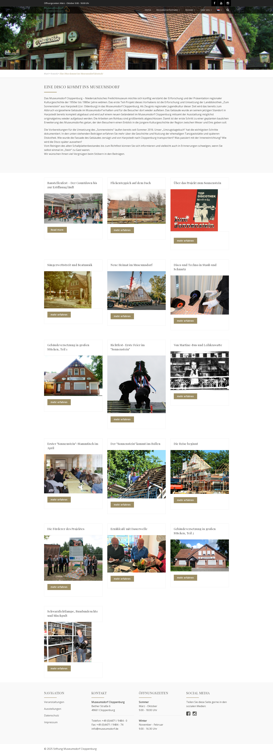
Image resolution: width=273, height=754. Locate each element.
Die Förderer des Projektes (65, 529)
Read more (57, 229)
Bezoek (189, 9)
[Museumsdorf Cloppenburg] (57, 9)
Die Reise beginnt (186, 444)
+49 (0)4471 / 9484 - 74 (110, 724)
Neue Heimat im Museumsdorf (131, 265)
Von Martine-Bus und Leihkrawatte (198, 345)
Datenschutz (51, 715)
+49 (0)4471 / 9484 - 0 (114, 720)
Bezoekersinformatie (167, 9)
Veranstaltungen (54, 702)
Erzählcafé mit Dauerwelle (129, 529)
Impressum (51, 722)
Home (148, 9)
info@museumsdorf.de (104, 728)
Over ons (205, 9)
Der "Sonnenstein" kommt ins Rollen (135, 444)
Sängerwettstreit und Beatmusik (69, 265)
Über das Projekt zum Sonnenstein (197, 183)
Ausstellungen (52, 709)
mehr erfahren (122, 230)
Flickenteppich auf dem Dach (131, 183)
